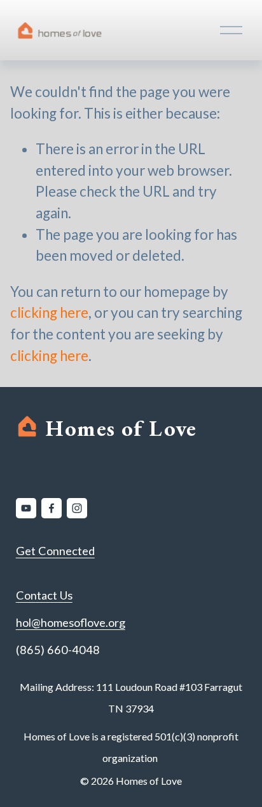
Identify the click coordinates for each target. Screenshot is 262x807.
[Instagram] (77, 508)
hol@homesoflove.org (70, 622)
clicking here (49, 312)
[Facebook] (51, 508)
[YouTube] (26, 508)
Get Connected (55, 551)
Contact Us (44, 595)
